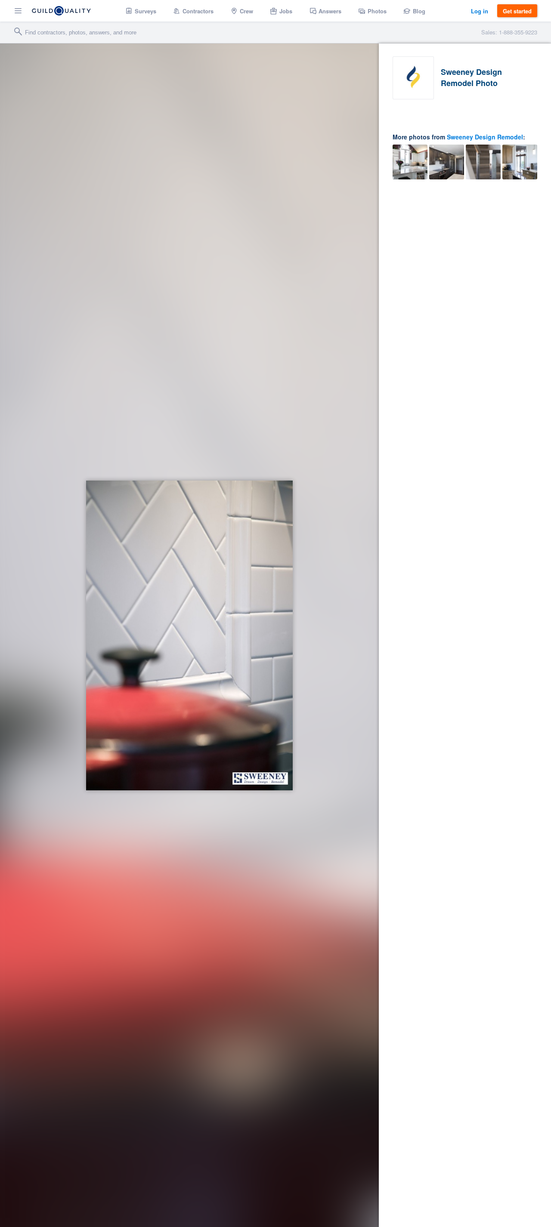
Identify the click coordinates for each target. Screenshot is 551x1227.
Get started (517, 11)
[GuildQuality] (61, 10)
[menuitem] (141, 11)
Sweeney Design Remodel (485, 137)
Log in (479, 11)
